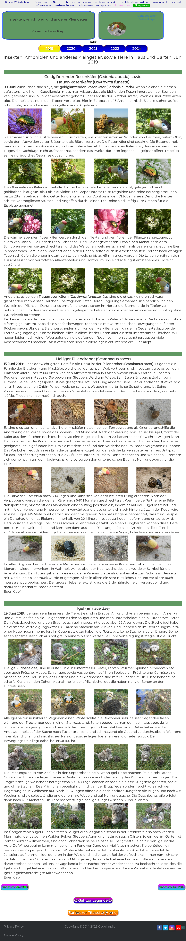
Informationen (121, 5)
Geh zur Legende (93, 900)
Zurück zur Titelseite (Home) (93, 912)
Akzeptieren (142, 5)
